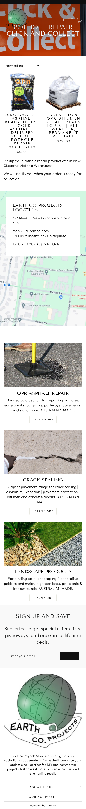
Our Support (42, 797)
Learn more (43, 419)
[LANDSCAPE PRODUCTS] (43, 544)
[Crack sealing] (43, 452)
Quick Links (42, 787)
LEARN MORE (43, 511)
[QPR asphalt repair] (43, 365)
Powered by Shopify (43, 805)
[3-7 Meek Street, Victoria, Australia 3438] (43, 258)
